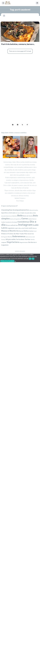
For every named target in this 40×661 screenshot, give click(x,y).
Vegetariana (13, 242)
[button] (3, 3)
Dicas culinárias (12, 225)
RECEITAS (31, 234)
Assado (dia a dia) (30, 213)
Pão (25, 234)
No (33, 258)
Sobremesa (18, 236)
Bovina (12, 219)
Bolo (20, 215)
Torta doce (20, 239)
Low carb (28, 228)
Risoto (10, 236)
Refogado (4, 236)
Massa (35, 228)
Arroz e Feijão (20, 213)
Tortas (27, 239)
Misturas (19, 231)
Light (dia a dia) (19, 228)
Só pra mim (11, 239)
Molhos (26, 231)
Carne (24, 218)
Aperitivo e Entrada (8, 213)
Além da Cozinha (33, 210)
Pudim (22, 234)
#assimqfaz (6, 210)
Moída (31, 231)
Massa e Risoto (8, 231)
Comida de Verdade (11, 222)
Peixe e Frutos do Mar (10, 234)
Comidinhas (23, 222)
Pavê (34, 231)
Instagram (25, 224)
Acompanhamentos (21, 210)
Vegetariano (24, 242)
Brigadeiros (17, 219)
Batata (14, 216)
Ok (30, 258)
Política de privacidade (7, 261)
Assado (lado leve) (6, 216)
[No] (15, 261)
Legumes (10, 228)
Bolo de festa (28, 216)
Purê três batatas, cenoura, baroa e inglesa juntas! (17, 44)
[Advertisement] (20, 95)
